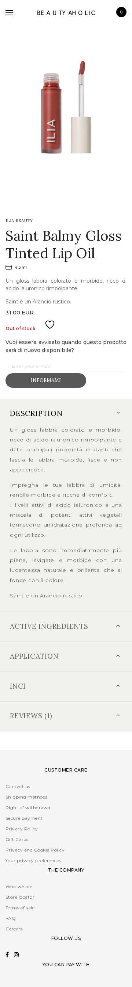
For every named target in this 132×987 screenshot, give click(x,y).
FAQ (11, 918)
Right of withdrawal (29, 807)
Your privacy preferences (33, 860)
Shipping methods (27, 797)
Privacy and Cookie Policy (35, 850)
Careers (14, 928)
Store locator (20, 897)
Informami (46, 380)
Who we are (19, 886)
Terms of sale (20, 907)
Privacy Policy (22, 828)
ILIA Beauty (19, 220)
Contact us (18, 786)
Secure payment (24, 818)
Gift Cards (17, 839)
